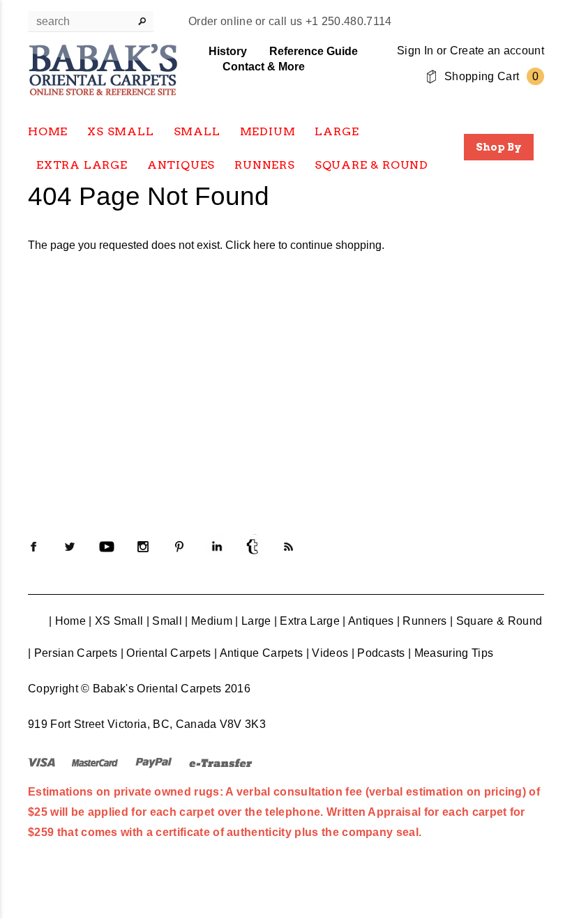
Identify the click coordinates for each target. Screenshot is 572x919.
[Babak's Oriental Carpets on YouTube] (106, 546)
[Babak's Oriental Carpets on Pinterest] (179, 546)
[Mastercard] (95, 762)
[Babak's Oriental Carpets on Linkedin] (216, 546)
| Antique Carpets (258, 653)
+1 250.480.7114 (349, 21)
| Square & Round (496, 621)
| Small (164, 621)
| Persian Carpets (72, 653)
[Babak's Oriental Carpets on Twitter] (69, 546)
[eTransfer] (221, 762)
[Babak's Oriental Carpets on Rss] (288, 546)
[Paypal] (153, 762)
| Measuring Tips (450, 653)
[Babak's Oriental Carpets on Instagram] (143, 546)
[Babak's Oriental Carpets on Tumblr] (252, 546)
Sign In (415, 50)
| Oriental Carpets (166, 653)
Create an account (497, 50)
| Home (67, 621)
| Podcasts (378, 653)
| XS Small (116, 621)
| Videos (327, 653)
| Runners (422, 621)
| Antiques (368, 621)
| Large (253, 621)
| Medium (208, 621)
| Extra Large (307, 621)
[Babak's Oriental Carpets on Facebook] (33, 546)
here (264, 245)
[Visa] (41, 762)
